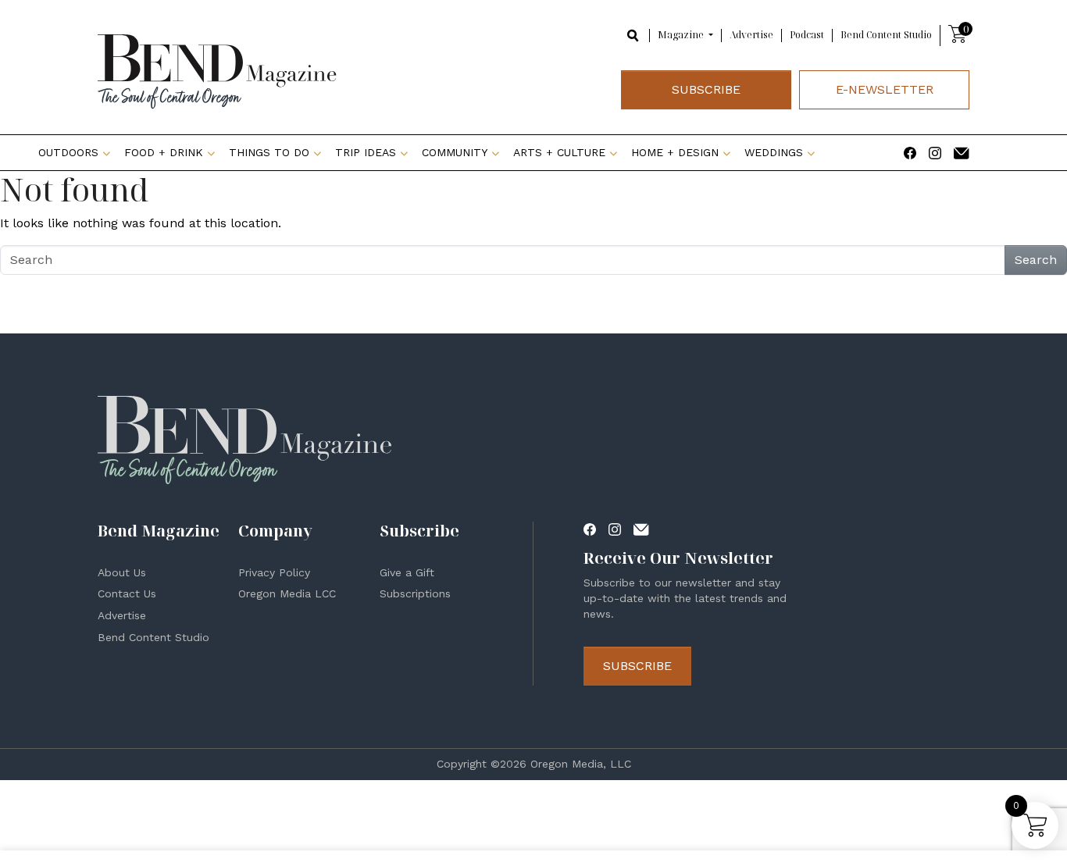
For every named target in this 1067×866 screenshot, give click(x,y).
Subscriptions (415, 593)
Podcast (807, 34)
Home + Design (675, 152)
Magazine (682, 35)
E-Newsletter (884, 89)
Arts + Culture (559, 152)
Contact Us (127, 593)
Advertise (751, 34)
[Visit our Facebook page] (910, 151)
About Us (122, 572)
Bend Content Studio (886, 34)
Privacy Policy (274, 572)
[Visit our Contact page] (961, 151)
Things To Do (269, 152)
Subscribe (706, 89)
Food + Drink (163, 152)
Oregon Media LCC (287, 593)
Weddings (773, 152)
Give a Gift (407, 572)
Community (454, 152)
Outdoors (68, 152)
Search (1036, 259)
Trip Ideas (365, 152)
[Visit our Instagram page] (935, 151)
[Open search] (633, 34)
